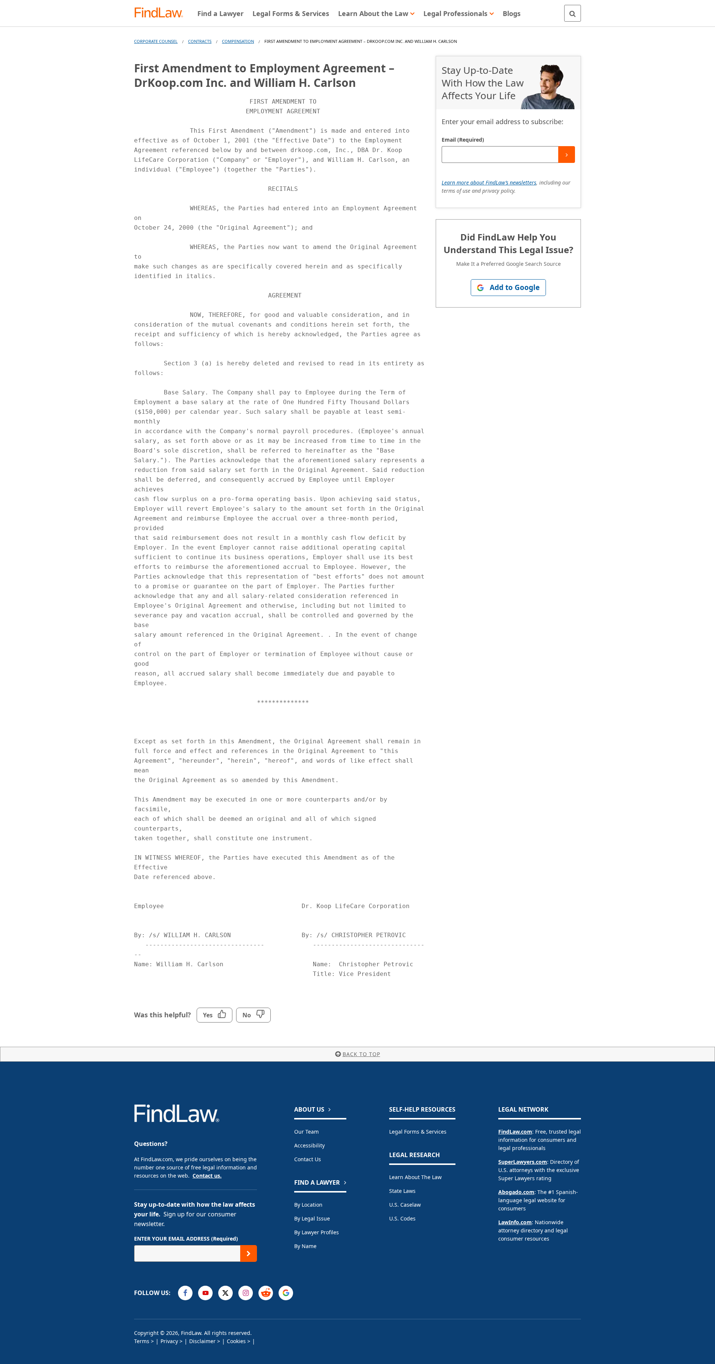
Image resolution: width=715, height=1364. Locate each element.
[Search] (572, 13)
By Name (305, 1246)
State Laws (402, 1190)
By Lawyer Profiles (316, 1232)
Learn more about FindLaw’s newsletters (489, 182)
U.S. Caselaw (405, 1204)
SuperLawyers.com (522, 1161)
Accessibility (309, 1145)
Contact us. (207, 1175)
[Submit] (566, 154)
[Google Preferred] (286, 1293)
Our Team (306, 1131)
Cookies (236, 1341)
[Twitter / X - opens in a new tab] (225, 1293)
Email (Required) (463, 139)
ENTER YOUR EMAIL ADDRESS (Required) (186, 1238)
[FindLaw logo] (161, 13)
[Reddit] (265, 1293)
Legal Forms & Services (418, 1131)
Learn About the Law (415, 1177)
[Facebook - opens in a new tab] (185, 1293)
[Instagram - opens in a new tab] (245, 1293)
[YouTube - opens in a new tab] (205, 1293)
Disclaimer (202, 1341)
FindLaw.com (515, 1131)
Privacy (169, 1341)
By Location (308, 1204)
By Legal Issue (312, 1218)
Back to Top (361, 1054)
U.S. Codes (402, 1218)
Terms (141, 1341)
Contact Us (307, 1159)
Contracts (200, 41)
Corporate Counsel (156, 41)
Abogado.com (516, 1192)
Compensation (238, 41)
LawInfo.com (515, 1222)
